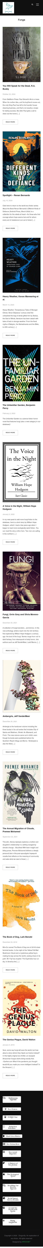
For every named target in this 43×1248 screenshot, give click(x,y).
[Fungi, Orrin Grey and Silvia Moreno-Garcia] (21, 553)
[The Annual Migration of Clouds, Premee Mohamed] (21, 763)
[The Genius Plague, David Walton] (21, 981)
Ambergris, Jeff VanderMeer (16, 716)
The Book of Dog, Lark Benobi (17, 936)
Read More (10, 122)
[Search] (32, 4)
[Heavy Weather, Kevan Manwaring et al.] (21, 239)
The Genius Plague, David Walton (19, 1039)
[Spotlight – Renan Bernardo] (21, 133)
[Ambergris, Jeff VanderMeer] (21, 661)
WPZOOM (25, 1242)
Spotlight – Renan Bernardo (16, 195)
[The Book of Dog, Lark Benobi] (21, 878)
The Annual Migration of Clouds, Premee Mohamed (18, 830)
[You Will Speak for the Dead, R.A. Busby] (21, 28)
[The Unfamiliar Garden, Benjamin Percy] (21, 346)
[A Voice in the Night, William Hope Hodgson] (21, 443)
